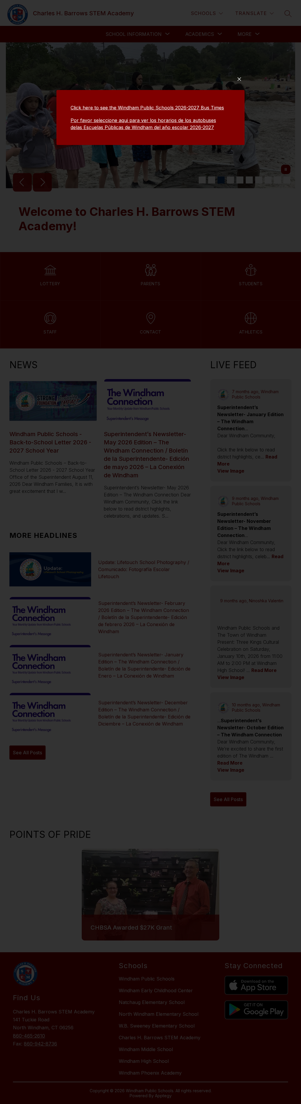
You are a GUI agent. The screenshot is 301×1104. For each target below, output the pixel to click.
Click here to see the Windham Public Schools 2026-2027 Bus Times (147, 108)
